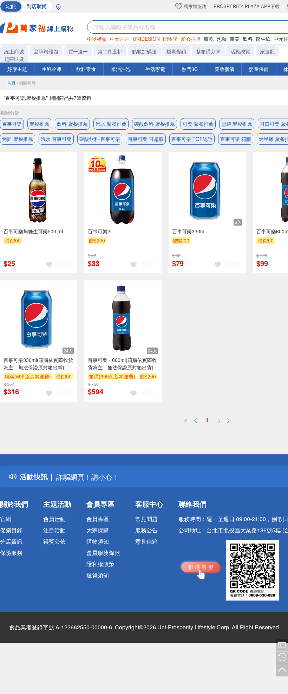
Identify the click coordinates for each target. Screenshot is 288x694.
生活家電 (155, 68)
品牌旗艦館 (46, 51)
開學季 (170, 38)
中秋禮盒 (97, 38)
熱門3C (190, 68)
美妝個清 (224, 68)
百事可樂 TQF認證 (191, 138)
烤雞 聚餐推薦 (17, 138)
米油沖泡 (121, 68)
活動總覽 (240, 51)
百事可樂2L (100, 231)
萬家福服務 (194, 6)
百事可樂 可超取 (146, 138)
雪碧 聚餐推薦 (236, 123)
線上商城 (14, 51)
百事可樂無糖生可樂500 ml (33, 231)
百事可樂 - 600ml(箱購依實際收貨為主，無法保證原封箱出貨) (122, 363)
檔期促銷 (176, 51)
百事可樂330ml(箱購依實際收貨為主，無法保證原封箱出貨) (38, 363)
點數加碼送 (144, 51)
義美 (235, 38)
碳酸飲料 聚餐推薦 (154, 123)
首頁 (11, 83)
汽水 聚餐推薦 (111, 123)
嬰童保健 (259, 68)
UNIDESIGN (146, 38)
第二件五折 (110, 51)
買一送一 (78, 51)
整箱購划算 (208, 51)
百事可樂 (12, 123)
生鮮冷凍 (51, 68)
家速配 (267, 51)
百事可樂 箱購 (235, 138)
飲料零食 (86, 68)
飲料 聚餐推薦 (72, 123)
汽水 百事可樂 (56, 138)
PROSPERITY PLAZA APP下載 (247, 6)
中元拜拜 (120, 38)
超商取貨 (14, 58)
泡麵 (222, 38)
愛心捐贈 (191, 38)
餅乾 (209, 38)
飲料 (248, 38)
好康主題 (17, 68)
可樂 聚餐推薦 (198, 123)
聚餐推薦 (39, 123)
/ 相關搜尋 (26, 83)
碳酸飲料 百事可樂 (99, 138)
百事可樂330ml (188, 231)
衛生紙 (263, 38)
